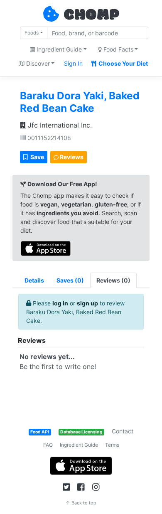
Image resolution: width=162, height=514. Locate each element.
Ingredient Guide (79, 445)
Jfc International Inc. (59, 125)
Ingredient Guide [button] (58, 49)
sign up (87, 303)
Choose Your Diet (122, 63)
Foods (32, 33)
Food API (39, 432)
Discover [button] (37, 63)
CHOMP (91, 15)
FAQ (48, 445)
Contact (122, 431)
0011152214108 (48, 137)
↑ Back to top (81, 503)
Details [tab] (34, 280)
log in (60, 303)
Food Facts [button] (117, 49)
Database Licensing (81, 432)
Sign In (73, 63)
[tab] (70, 280)
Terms (112, 445)
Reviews (71, 156)
